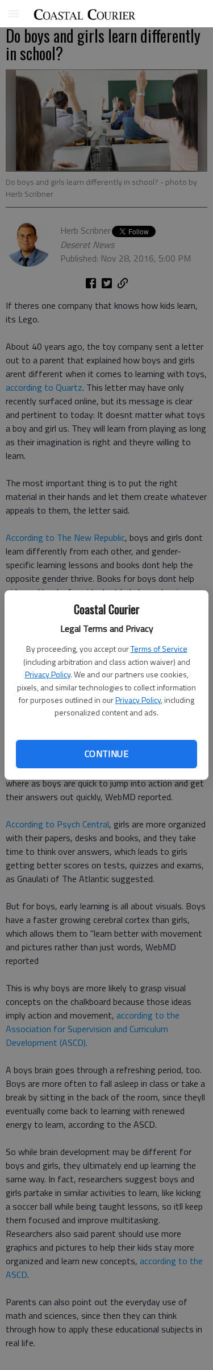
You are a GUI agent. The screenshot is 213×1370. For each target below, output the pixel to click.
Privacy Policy (47, 674)
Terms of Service (159, 649)
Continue (106, 753)
